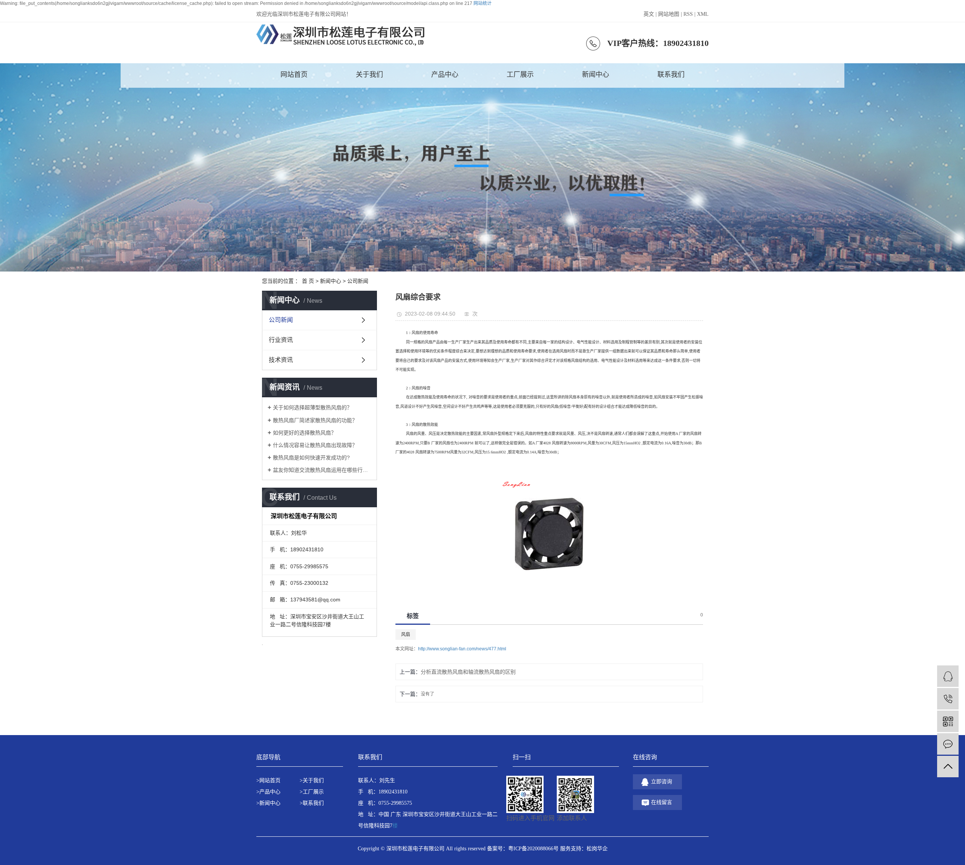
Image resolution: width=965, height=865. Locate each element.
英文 (648, 14)
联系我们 (671, 74)
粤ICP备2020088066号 (533, 848)
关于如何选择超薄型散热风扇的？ (312, 407)
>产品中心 (268, 792)
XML (703, 14)
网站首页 (294, 74)
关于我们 (369, 74)
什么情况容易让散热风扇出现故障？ (315, 445)
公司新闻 (357, 281)
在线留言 (661, 802)
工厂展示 (520, 74)
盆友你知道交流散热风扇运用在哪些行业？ (322, 470)
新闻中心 (595, 74)
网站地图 (668, 14)
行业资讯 (281, 340)
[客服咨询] (948, 676)
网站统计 (482, 3)
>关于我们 (312, 780)
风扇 (405, 634)
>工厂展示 (312, 792)
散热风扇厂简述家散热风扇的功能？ (315, 420)
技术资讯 (281, 360)
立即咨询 (661, 781)
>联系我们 (312, 803)
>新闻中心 (268, 803)
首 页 (308, 281)
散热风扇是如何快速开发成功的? (311, 458)
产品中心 (444, 74)
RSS (688, 14)
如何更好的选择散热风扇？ (304, 433)
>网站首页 (268, 780)
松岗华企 (597, 848)
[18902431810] (948, 698)
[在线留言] (948, 744)
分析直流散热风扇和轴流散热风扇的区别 (468, 672)
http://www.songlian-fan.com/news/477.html (462, 648)
